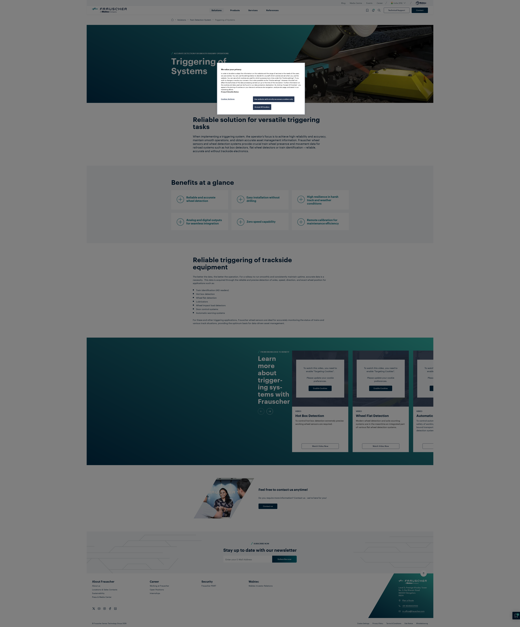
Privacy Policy (226, 92)
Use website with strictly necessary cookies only (273, 99)
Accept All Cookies (262, 107)
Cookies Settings (228, 99)
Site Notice (235, 92)
